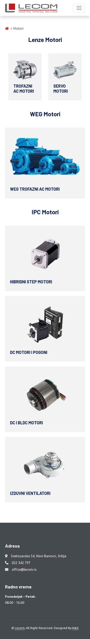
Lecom (19, 628)
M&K (75, 628)
